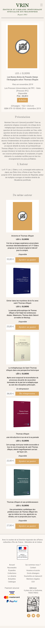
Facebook (28, 615)
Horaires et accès (33, 570)
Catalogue (12, 582)
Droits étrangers (33, 573)
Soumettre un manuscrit (33, 576)
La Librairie (12, 576)
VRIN (22, 9)
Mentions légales (33, 579)
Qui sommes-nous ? (33, 565)
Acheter (22, 100)
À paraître (12, 570)
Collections (12, 573)
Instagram (38, 615)
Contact (33, 568)
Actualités (12, 579)
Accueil (12, 565)
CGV (33, 582)
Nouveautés (11, 568)
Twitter (33, 615)
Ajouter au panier (27, 260)
